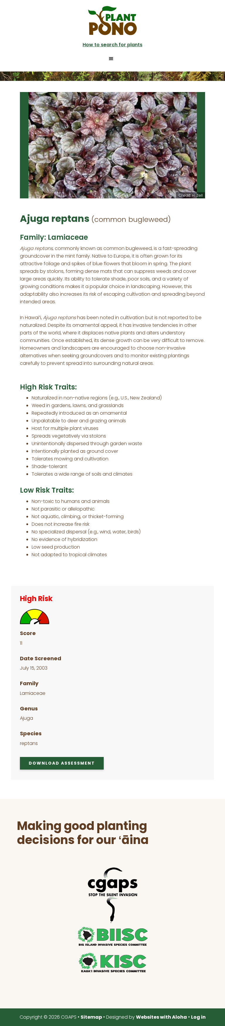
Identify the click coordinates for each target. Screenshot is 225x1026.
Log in (198, 1017)
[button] (112, 59)
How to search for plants (112, 44)
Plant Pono (112, 20)
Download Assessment (62, 763)
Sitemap (91, 1017)
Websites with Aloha (161, 1017)
